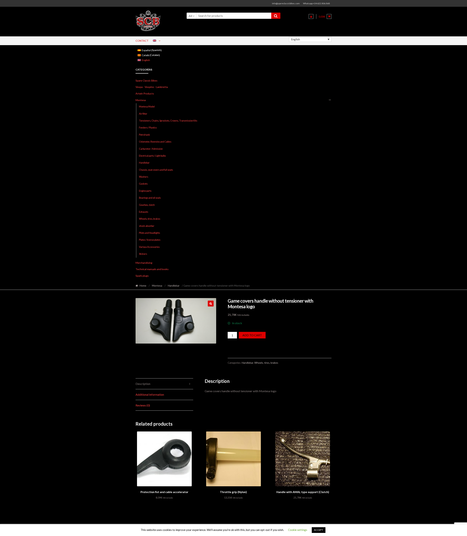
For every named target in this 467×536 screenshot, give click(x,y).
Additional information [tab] (150, 394)
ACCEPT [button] (318, 530)
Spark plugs (142, 275)
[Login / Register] (311, 16)
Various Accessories (149, 247)
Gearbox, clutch (147, 205)
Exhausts (143, 212)
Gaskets (143, 183)
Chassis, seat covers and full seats (156, 169)
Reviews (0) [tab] (143, 405)
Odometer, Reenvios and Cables (155, 141)
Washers (143, 176)
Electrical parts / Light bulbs (152, 155)
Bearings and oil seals (150, 197)
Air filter (143, 113)
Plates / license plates (149, 239)
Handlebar (144, 162)
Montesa (141, 100)
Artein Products (145, 93)
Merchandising (144, 262)
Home (143, 285)
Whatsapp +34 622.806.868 (316, 3)
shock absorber (146, 226)
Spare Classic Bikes (146, 80)
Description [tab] (143, 383)
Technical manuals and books (152, 269)
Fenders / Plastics (148, 127)
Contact (142, 40)
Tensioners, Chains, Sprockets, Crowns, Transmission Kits (168, 120)
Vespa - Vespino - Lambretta (152, 86)
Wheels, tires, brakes (149, 218)
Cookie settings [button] (297, 529)
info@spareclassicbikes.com (286, 3)
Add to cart (252, 335)
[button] (211, 303)
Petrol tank (144, 134)
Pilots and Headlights (149, 233)
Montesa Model (147, 106)
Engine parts (145, 191)
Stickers (143, 254)
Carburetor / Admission (151, 148)
